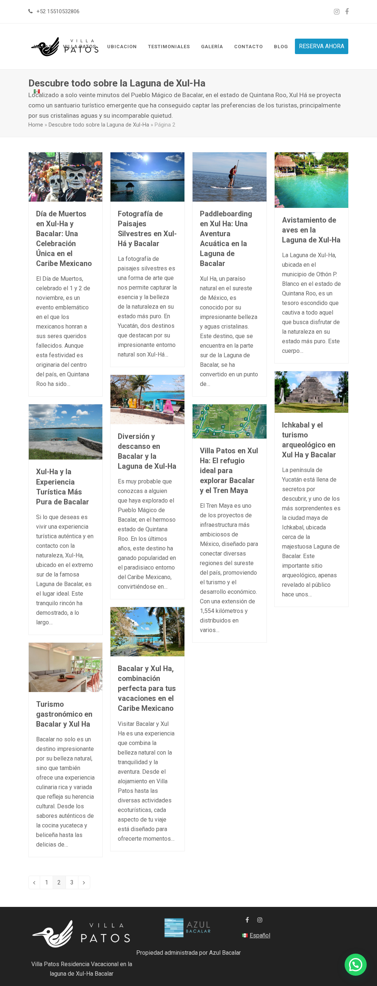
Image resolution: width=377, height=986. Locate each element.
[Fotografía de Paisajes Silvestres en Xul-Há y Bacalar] (147, 176)
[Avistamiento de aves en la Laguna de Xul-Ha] (312, 179)
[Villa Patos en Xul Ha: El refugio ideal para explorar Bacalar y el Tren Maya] (230, 421)
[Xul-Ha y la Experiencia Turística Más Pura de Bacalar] (66, 431)
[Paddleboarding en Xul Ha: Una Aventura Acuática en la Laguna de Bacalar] (230, 176)
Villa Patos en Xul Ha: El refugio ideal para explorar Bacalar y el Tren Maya (229, 471)
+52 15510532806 (58, 11)
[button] (356, 965)
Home (35, 124)
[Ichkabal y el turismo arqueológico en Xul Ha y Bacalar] (312, 391)
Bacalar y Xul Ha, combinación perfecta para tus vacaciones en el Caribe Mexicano (147, 688)
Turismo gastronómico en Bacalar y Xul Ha (64, 714)
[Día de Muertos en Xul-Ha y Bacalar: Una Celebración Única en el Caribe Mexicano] (66, 176)
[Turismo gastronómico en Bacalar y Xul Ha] (66, 666)
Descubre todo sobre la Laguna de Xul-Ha (99, 124)
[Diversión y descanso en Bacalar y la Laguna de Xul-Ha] (147, 399)
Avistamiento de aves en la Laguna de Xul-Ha (311, 230)
